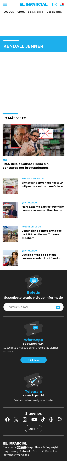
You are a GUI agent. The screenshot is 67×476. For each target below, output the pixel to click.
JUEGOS (9, 11)
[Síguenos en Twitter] (16, 419)
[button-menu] (4, 4)
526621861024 (33, 343)
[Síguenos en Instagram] (25, 419)
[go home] (33, 443)
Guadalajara (54, 11)
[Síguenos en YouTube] (34, 419)
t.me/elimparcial (33, 395)
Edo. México (35, 11)
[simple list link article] (33, 141)
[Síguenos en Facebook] (7, 419)
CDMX (21, 11)
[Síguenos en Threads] (51, 419)
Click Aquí (33, 360)
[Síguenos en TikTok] (43, 419)
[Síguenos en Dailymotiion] (60, 419)
